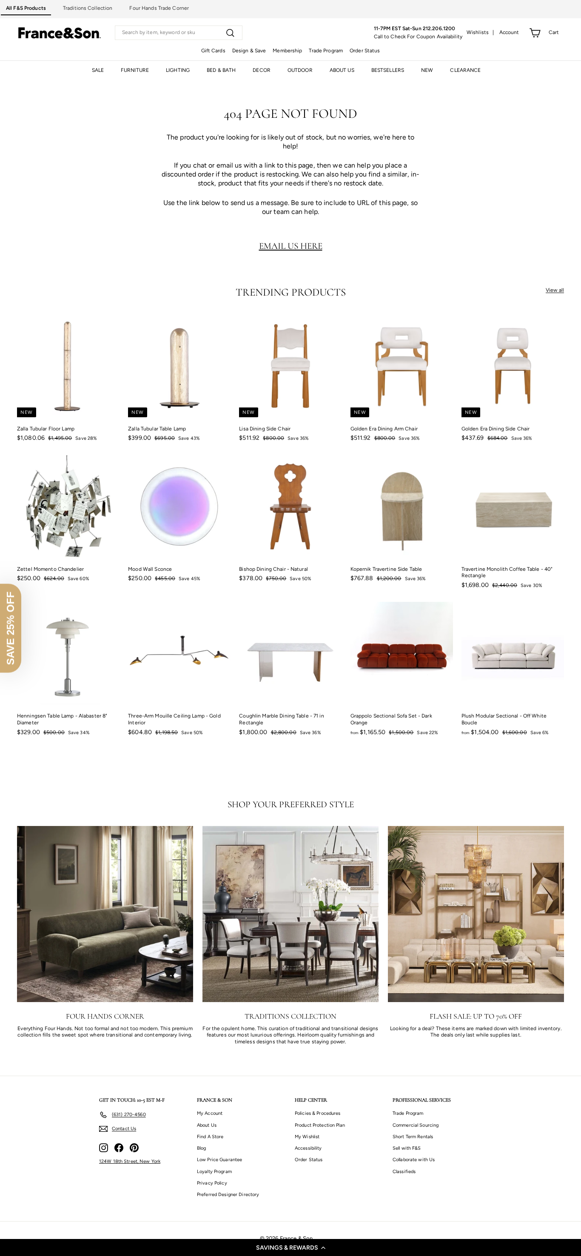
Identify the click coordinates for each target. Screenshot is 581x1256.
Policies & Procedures (318, 1113)
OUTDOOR (300, 70)
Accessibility (308, 1148)
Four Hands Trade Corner (159, 8)
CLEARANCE (465, 70)
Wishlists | (480, 32)
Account (509, 32)
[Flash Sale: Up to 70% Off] (476, 914)
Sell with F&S (407, 1148)
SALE (98, 70)
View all (555, 290)
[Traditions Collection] (290, 914)
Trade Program (326, 51)
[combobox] (178, 33)
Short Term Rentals (413, 1136)
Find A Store (210, 1136)
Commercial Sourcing (416, 1125)
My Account (209, 1113)
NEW (427, 70)
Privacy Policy (212, 1183)
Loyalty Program (214, 1171)
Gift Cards (213, 51)
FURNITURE (135, 70)
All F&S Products (26, 8)
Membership (287, 51)
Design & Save (249, 51)
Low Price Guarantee (219, 1159)
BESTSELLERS (387, 70)
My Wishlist (307, 1136)
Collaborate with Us (414, 1159)
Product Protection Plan (320, 1125)
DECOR (262, 70)
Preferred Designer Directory (228, 1194)
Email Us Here (290, 245)
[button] (290, 1247)
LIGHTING (178, 70)
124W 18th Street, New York (129, 1161)
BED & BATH (221, 70)
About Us (206, 1125)
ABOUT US (342, 70)
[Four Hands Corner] (105, 914)
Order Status (365, 51)
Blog (201, 1148)
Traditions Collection (88, 8)
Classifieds (404, 1171)
